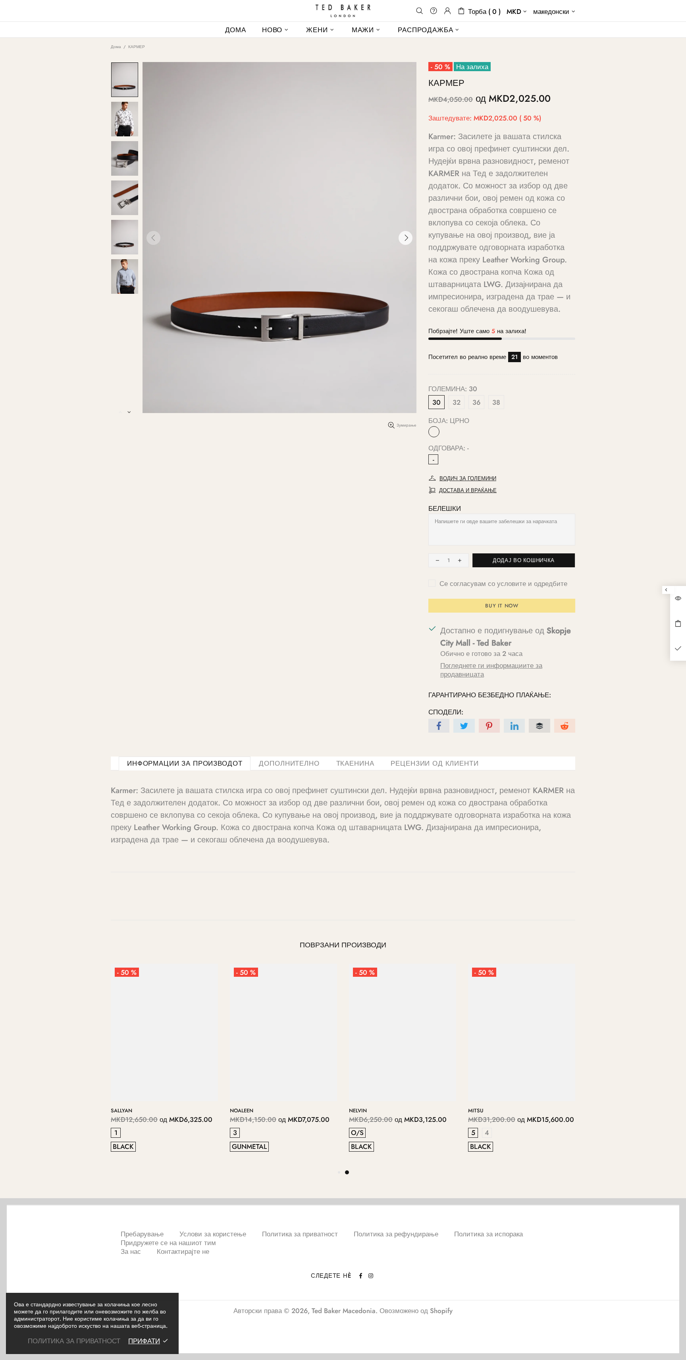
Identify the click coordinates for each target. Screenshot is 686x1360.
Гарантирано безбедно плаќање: (489, 695)
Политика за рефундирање (396, 1234)
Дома (116, 47)
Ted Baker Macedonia (343, 10)
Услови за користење (212, 1234)
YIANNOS (122, 1110)
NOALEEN (479, 1110)
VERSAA (240, 1110)
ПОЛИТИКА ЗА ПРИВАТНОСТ (74, 1341)
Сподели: (445, 712)
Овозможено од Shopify (416, 1310)
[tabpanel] (164, 1066)
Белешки (444, 508)
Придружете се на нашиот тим (168, 1242)
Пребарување (142, 1234)
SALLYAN (359, 1110)
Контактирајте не (183, 1251)
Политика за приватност (300, 1234)
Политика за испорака (488, 1234)
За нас (131, 1251)
